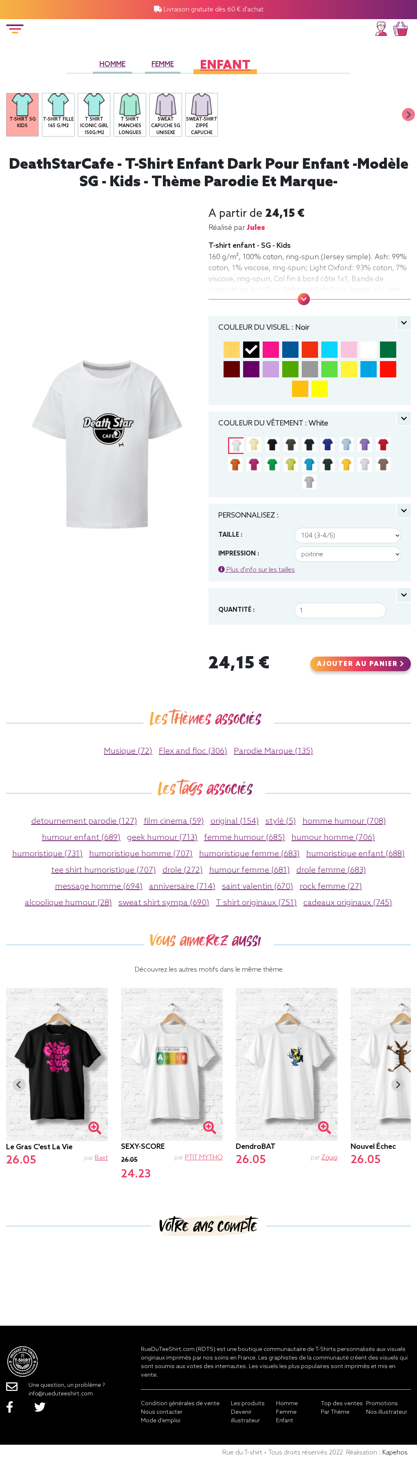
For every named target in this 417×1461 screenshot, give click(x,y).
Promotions (382, 1403)
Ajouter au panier (358, 664)
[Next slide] (408, 114)
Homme (112, 64)
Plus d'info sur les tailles (260, 570)
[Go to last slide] (19, 1084)
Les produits (248, 1403)
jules (256, 227)
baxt (101, 1158)
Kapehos (395, 1453)
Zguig (329, 1157)
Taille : (230, 535)
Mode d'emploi (160, 1420)
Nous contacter (161, 1412)
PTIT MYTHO (204, 1157)
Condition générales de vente (180, 1403)
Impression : (238, 554)
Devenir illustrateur (245, 1416)
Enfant (225, 66)
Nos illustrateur (386, 1412)
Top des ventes (342, 1403)
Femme (162, 64)
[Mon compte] (381, 27)
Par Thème (335, 1412)
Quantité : (236, 610)
